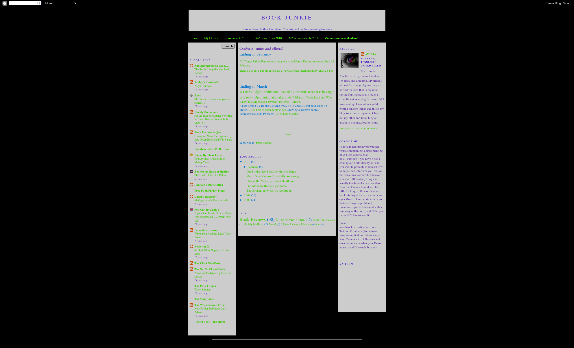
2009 (247, 195)
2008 (247, 200)
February (253, 167)
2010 (247, 162)
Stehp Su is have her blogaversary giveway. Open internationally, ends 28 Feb (286, 70)
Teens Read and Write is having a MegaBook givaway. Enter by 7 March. (286, 99)
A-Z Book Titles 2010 (268, 38)
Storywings (279, 110)
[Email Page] (239, 119)
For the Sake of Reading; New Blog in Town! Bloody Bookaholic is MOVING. (213, 119)
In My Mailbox (254, 224)
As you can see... (203, 86)
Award (272, 224)
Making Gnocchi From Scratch (211, 200)
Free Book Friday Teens (209, 190)
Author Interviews (324, 220)
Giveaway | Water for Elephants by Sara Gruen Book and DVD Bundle (213, 137)
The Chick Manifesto (207, 263)
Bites (197, 95)
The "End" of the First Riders (210, 175)
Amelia (370, 54)
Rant (318, 224)
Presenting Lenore (206, 230)
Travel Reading (202, 289)
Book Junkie (287, 17)
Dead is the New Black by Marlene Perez (271, 171)
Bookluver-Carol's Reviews (211, 149)
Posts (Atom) (264, 143)
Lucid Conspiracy (205, 196)
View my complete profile (358, 128)
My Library (211, 38)
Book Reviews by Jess (208, 132)
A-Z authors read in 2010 (303, 38)
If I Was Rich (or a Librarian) (296, 224)
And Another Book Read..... (211, 65)
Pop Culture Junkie (206, 209)
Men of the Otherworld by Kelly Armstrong (273, 176)
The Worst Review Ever (209, 305)
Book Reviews (252, 219)
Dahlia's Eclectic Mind (208, 184)
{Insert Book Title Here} (209, 321)
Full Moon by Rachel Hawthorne (267, 186)
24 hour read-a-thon (290, 219)
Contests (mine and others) (341, 38)
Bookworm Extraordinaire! (212, 171)
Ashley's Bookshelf (206, 82)
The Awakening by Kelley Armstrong (269, 190)
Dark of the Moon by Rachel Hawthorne (271, 181)
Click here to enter (287, 114)
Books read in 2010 (236, 38)
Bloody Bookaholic (206, 112)
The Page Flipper (205, 286)
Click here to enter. (260, 110)
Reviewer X (201, 246)
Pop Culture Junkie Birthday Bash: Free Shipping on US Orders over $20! (212, 216)
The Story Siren (204, 299)
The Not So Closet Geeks (209, 269)
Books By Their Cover (208, 155)
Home (194, 38)
